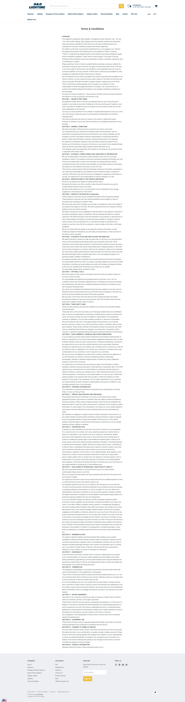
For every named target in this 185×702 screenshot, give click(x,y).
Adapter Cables (92, 14)
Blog (117, 14)
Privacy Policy (31, 691)
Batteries (30, 14)
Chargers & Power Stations (55, 14)
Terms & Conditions (42, 691)
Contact (125, 14)
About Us (58, 670)
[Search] (121, 6)
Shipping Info (59, 667)
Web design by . (35, 694)
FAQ (56, 664)
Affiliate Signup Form (62, 681)
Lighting (40, 14)
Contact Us (59, 673)
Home (29, 664)
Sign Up (88, 679)
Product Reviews (60, 676)
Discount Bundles (107, 14)
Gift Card (134, 14)
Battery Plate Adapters (76, 14)
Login (149, 14)
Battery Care (31, 20)
